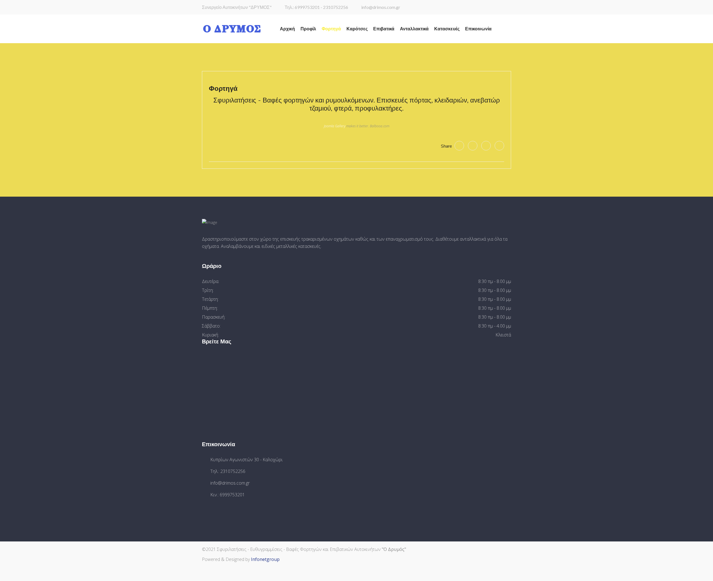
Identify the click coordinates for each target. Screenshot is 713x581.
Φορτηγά (331, 29)
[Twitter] (472, 145)
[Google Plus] (486, 145)
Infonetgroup (265, 559)
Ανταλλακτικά (414, 29)
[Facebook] (459, 145)
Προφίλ (308, 29)
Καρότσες (357, 29)
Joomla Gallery (334, 126)
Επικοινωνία (478, 29)
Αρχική (287, 29)
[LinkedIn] (499, 145)
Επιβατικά (383, 29)
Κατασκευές (447, 29)
